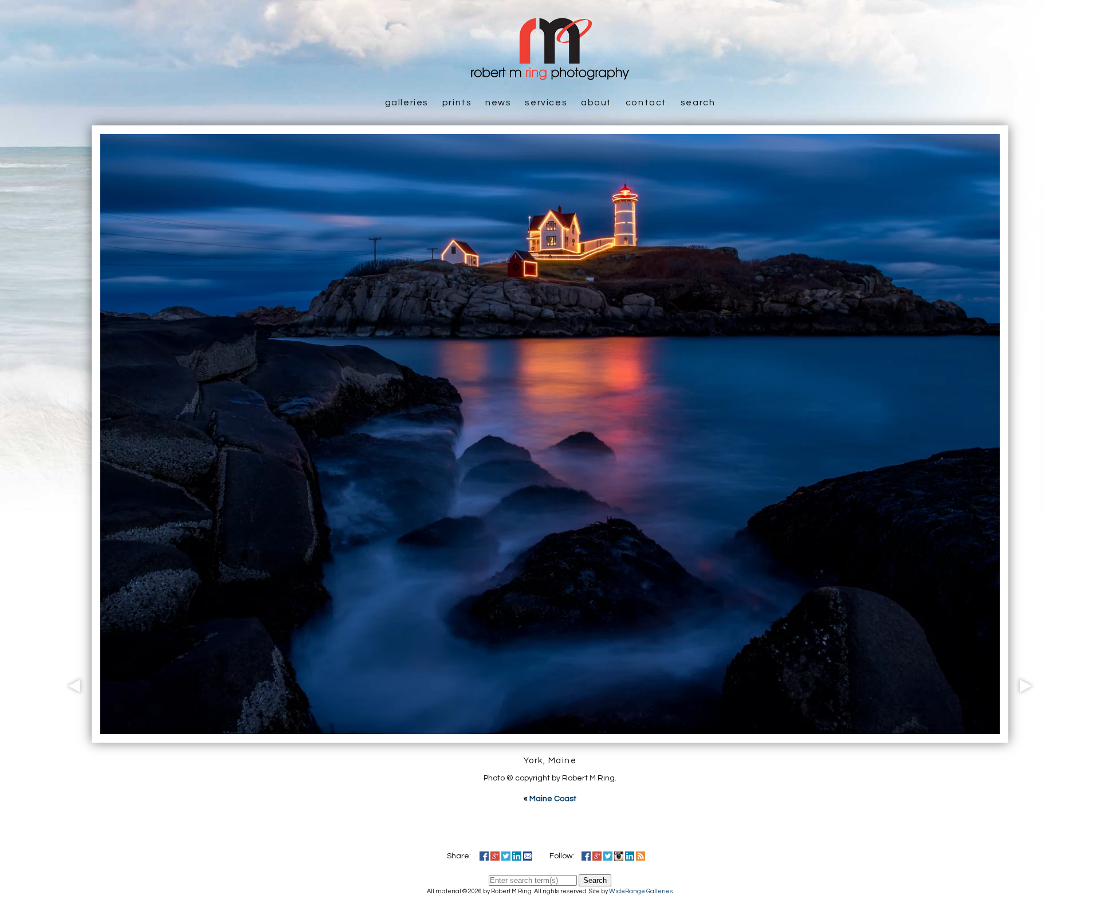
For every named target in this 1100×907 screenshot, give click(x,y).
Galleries (407, 102)
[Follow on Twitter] (607, 856)
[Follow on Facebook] (586, 856)
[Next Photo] (1028, 736)
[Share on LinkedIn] (516, 856)
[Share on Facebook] (484, 856)
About (596, 102)
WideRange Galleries (641, 891)
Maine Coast (552, 799)
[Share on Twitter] (505, 856)
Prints (457, 102)
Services (546, 102)
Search (698, 102)
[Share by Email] (527, 856)
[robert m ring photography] (550, 74)
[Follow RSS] (640, 856)
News (498, 102)
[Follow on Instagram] (618, 856)
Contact (646, 102)
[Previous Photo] (72, 736)
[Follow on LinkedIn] (629, 856)
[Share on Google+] (495, 856)
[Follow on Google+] (597, 856)
